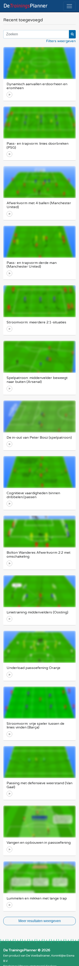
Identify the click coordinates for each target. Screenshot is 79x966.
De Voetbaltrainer (38, 955)
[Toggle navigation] (69, 6)
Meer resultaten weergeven (39, 921)
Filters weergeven (61, 41)
